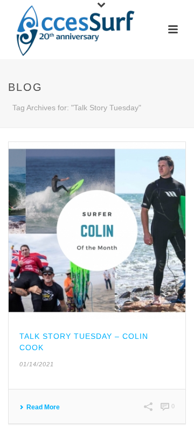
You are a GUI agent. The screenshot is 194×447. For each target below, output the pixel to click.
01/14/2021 (36, 364)
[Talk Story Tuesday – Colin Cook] (97, 230)
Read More (43, 407)
